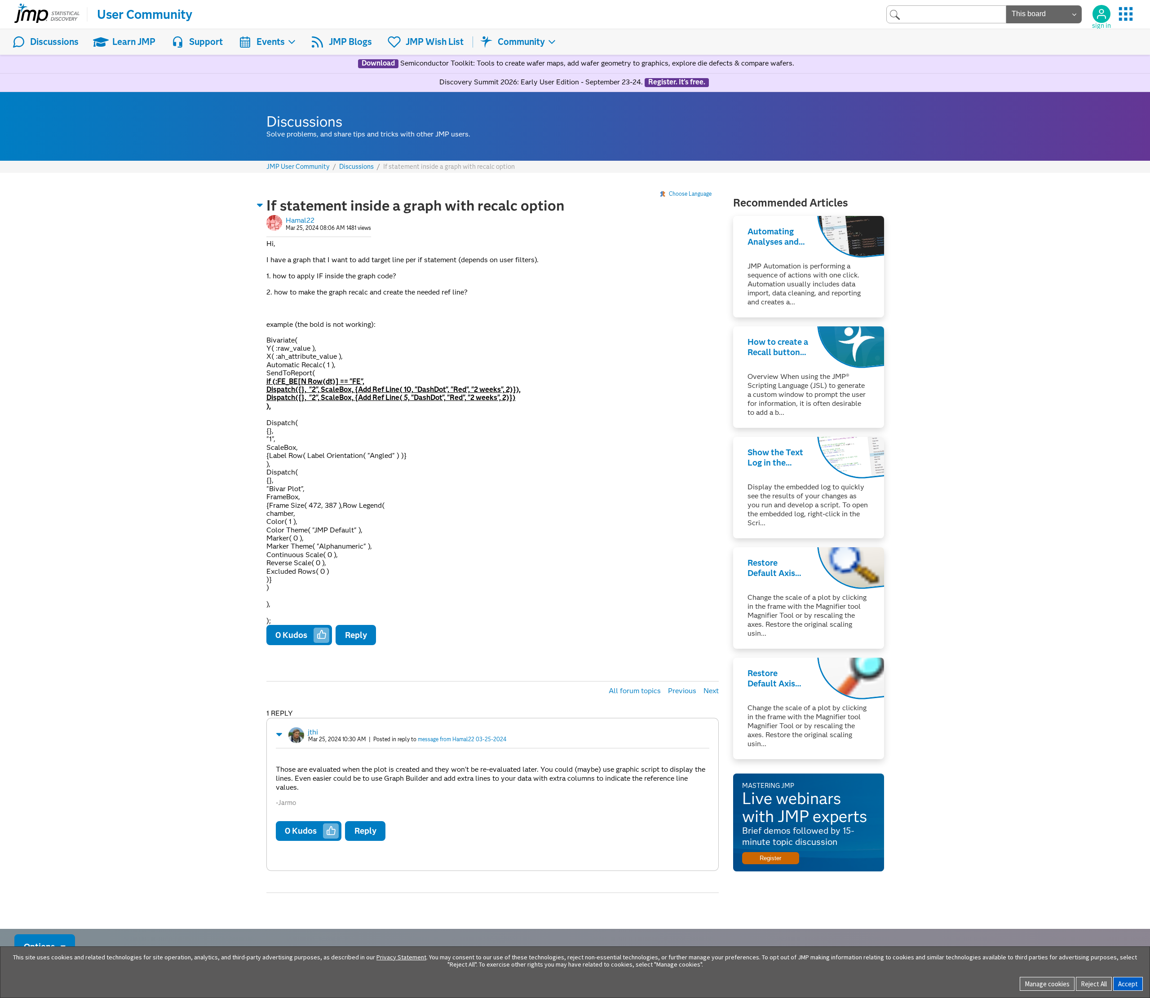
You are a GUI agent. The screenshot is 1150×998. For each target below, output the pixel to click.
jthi (313, 732)
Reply (356, 635)
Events (271, 41)
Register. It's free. (676, 82)
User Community (144, 14)
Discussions (54, 41)
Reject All (1094, 984)
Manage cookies (1047, 984)
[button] (260, 205)
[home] (47, 14)
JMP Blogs (350, 41)
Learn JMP (133, 41)
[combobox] (946, 14)
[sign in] (1101, 14)
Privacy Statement (401, 957)
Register (770, 858)
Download (378, 63)
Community (521, 41)
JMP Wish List (435, 41)
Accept (1128, 984)
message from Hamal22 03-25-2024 (462, 739)
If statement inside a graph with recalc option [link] (449, 167)
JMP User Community (298, 167)
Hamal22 (300, 220)
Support (206, 41)
